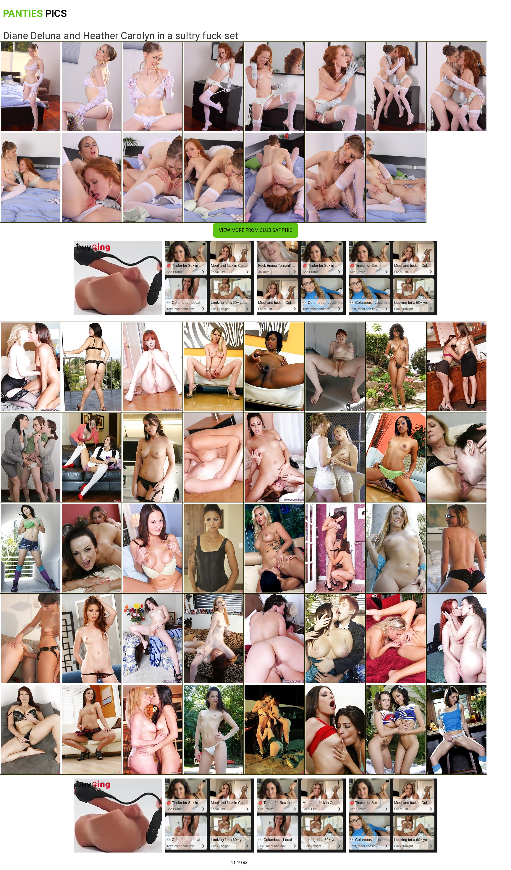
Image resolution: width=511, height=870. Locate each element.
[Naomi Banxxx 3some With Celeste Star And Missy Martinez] (396, 367)
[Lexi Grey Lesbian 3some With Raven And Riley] (30, 548)
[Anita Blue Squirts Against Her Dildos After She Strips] (213, 367)
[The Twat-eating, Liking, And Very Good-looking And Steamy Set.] (335, 548)
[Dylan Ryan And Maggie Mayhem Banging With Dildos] (456, 548)
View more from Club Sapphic (255, 230)
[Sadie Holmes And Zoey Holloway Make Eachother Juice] (91, 457)
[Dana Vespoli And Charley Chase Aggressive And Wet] (213, 548)
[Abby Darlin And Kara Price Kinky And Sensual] (30, 638)
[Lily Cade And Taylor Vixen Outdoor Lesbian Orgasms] (335, 638)
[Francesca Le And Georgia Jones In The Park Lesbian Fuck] (213, 729)
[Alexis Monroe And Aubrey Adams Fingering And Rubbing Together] (396, 638)
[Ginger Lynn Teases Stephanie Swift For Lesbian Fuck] (152, 729)
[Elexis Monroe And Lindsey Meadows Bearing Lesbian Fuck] (152, 548)
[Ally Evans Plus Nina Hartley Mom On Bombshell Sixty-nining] (456, 457)
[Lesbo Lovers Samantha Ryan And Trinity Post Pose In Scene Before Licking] (152, 367)
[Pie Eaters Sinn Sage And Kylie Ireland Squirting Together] (456, 638)
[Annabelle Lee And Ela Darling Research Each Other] (213, 638)
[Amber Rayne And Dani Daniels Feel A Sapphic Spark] (456, 367)
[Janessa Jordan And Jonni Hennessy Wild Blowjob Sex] (91, 548)
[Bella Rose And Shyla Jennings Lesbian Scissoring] (274, 548)
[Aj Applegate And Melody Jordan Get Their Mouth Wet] (396, 548)
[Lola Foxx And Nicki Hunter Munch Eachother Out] (30, 729)
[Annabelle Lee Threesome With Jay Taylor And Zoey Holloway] (30, 457)
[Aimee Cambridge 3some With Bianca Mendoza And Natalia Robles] (152, 457)
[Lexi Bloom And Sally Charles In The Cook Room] (456, 729)
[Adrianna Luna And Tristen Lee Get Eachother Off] (91, 729)
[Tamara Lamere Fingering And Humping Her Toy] (274, 367)
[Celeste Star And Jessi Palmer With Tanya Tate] (91, 638)
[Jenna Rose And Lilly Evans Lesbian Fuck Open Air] (396, 729)
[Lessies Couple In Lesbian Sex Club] (335, 457)
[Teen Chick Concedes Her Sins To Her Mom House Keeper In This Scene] (335, 367)
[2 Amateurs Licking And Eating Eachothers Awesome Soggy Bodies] (274, 457)
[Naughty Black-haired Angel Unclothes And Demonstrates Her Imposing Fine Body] (152, 638)
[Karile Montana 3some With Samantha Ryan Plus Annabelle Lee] (274, 729)
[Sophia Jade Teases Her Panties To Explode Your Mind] (91, 367)
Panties (35, 13)
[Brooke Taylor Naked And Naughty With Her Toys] (396, 457)
